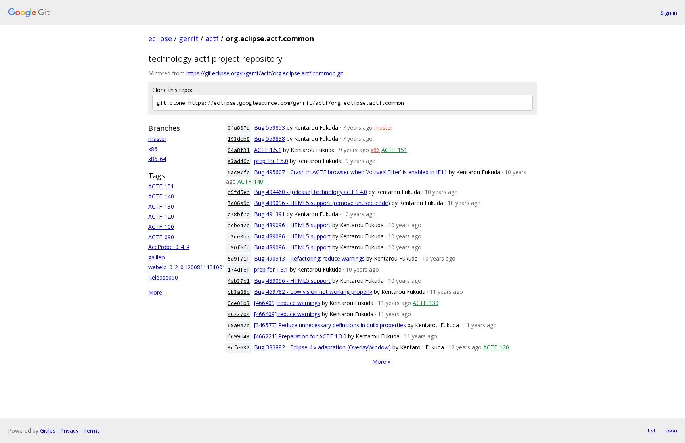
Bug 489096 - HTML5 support (293, 225)
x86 (152, 149)
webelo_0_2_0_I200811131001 (187, 267)
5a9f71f (239, 258)
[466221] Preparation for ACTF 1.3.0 (300, 336)
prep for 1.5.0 (271, 161)
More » (381, 361)
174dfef (239, 270)
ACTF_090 (161, 237)
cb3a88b (239, 292)
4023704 (239, 314)
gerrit (189, 38)
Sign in (668, 12)
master (157, 138)
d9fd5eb (239, 192)
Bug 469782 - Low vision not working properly (313, 291)
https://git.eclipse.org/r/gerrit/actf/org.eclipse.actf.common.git (264, 73)
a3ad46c (239, 161)
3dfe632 (239, 347)
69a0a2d (239, 325)
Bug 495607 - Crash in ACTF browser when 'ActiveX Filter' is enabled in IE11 (350, 172)
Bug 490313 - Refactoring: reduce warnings (310, 258)
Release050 (163, 277)
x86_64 (157, 159)
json (670, 430)
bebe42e (239, 225)
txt (651, 430)
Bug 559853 (270, 127)
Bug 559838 (269, 138)
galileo (156, 257)
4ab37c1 (239, 281)
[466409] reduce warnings (287, 303)
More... (157, 292)
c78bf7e (239, 214)
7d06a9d (239, 203)
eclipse (160, 38)
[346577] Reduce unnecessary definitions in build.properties (330, 325)
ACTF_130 (161, 206)
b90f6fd (239, 247)
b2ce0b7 (239, 236)
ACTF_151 (161, 186)
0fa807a (239, 128)
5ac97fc (239, 172)
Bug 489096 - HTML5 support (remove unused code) (322, 203)
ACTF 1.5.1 (267, 149)
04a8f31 (239, 150)
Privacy (69, 430)
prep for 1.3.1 (271, 269)
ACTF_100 (161, 226)
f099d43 (239, 336)
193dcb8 (239, 139)
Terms (91, 430)
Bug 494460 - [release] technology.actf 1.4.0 (310, 192)
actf (212, 38)
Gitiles (47, 430)
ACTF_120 (161, 216)
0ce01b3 (239, 303)
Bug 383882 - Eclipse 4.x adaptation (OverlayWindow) (322, 347)
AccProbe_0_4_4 (168, 247)
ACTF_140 (161, 196)
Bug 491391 (269, 214)
